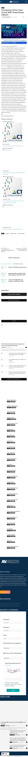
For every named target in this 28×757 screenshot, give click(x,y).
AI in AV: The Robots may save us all (17, 267)
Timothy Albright (11, 534)
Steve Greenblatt (11, 523)
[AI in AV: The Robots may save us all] (4, 268)
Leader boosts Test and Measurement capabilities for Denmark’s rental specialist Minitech (18, 732)
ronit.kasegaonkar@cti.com (13, 511)
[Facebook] (3, 21)
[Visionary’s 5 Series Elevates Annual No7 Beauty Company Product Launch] (5, 747)
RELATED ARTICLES (6, 263)
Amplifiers (2, 725)
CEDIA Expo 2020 (13, 233)
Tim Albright (10, 529)
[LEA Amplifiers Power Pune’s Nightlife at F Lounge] (4, 361)
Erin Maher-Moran (11, 447)
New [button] (6, 665)
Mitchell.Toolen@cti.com (12, 488)
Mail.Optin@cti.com (11, 470)
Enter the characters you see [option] (12, 663)
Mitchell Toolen (10, 482)
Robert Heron (10, 505)
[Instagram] (5, 604)
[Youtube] (18, 604)
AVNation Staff (3, 347)
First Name (6, 619)
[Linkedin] (11, 21)
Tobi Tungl (9, 540)
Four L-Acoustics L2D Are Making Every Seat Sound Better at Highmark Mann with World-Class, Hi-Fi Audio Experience (18, 739)
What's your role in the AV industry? (12, 653)
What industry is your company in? (12, 643)
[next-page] (4, 286)
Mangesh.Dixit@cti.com (12, 476)
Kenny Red (9, 464)
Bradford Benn (10, 429)
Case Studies (12, 734)
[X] (7, 21)
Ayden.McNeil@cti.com (12, 423)
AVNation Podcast (11, 411)
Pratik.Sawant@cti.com (12, 499)
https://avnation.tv (10, 531)
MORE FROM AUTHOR (18, 263)
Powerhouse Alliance (20, 233)
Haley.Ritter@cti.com (12, 458)
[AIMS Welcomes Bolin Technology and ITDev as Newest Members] (14, 333)
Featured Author (11, 452)
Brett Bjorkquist (10, 435)
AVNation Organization (6, 17)
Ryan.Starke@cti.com (12, 517)
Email (4, 635)
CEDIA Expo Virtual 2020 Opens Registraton (21, 249)
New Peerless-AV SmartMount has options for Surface (7, 250)
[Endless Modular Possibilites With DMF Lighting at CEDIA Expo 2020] (4, 275)
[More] (15, 21)
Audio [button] (9, 665)
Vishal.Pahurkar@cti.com (13, 546)
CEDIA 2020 (7, 233)
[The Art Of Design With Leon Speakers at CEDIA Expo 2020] (4, 281)
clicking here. (4, 110)
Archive (2, 5)
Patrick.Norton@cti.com (12, 493)
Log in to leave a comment (14, 294)
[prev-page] (2, 286)
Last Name (6, 627)
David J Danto (10, 441)
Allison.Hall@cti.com (11, 400)
